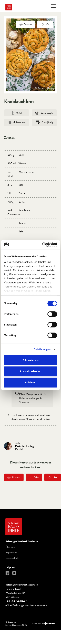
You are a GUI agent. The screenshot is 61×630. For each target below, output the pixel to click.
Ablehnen (30, 382)
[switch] (52, 314)
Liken (55, 477)
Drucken (28, 24)
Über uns (10, 547)
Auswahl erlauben (30, 371)
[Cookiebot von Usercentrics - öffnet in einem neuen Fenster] (43, 244)
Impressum (11, 552)
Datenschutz (12, 558)
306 (47, 24)
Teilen (36, 477)
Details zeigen (42, 349)
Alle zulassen (30, 360)
